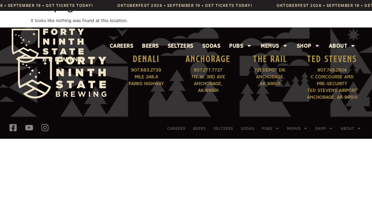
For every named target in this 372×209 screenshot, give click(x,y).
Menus (270, 45)
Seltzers (181, 45)
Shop (304, 45)
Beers (150, 45)
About (338, 45)
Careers (122, 45)
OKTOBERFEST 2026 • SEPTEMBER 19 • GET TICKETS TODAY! (180, 5)
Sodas (211, 45)
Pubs (236, 45)
